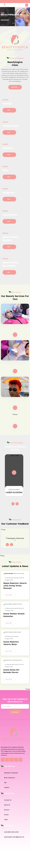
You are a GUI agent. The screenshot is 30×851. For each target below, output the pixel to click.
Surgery (6, 787)
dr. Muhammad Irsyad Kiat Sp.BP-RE (14, 608)
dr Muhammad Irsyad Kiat (11, 636)
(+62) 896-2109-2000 (11, 832)
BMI (16, 848)
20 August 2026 (9, 610)
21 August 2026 (9, 580)
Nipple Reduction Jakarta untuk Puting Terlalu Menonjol (15, 585)
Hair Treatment (15, 403)
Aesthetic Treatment (11, 773)
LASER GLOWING (14, 492)
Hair (5, 782)
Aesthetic (15, 330)
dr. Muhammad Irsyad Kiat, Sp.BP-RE (14, 577)
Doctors (6, 810)
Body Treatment (15, 366)
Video (6, 819)
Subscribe (15, 712)
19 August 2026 (9, 638)
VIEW (8, 110)
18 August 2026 (9, 666)
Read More (9, 595)
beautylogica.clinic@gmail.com (14, 837)
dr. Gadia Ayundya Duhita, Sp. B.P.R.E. (14, 664)
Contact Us (7, 800)
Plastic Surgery (15, 421)
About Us (7, 805)
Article (6, 814)
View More (14, 87)
